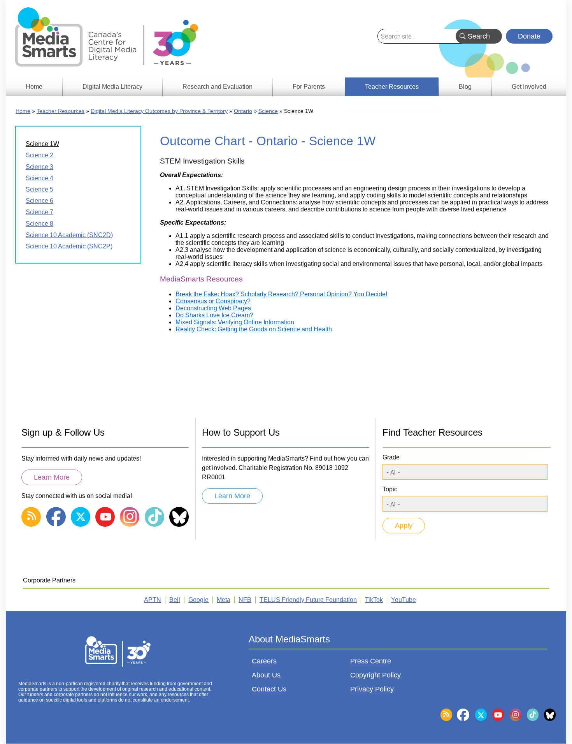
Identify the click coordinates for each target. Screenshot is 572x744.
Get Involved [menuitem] (529, 86)
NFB (245, 599)
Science (268, 111)
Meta (223, 599)
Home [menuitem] (34, 86)
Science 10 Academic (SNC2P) (69, 246)
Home (23, 111)
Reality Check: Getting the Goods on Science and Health (253, 329)
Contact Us (269, 689)
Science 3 (39, 167)
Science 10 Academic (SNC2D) (69, 235)
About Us (266, 675)
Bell (174, 599)
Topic (390, 489)
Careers (264, 661)
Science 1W (42, 144)
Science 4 (39, 178)
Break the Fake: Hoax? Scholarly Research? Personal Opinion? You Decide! (281, 294)
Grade (391, 457)
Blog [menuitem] (465, 86)
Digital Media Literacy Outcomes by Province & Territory (159, 111)
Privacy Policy (372, 689)
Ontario (243, 111)
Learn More (52, 477)
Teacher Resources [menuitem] (392, 86)
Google (198, 599)
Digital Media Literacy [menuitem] (112, 86)
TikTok (374, 599)
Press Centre (370, 661)
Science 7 (39, 212)
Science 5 (39, 189)
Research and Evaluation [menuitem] (217, 86)
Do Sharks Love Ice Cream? (214, 315)
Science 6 (39, 200)
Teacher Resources (60, 111)
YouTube (403, 599)
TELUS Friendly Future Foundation (308, 599)
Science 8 (39, 223)
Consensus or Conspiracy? (213, 301)
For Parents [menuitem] (309, 86)
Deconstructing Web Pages (213, 308)
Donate (529, 36)
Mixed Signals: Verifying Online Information (234, 322)
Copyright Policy (375, 675)
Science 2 (39, 155)
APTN (152, 599)
